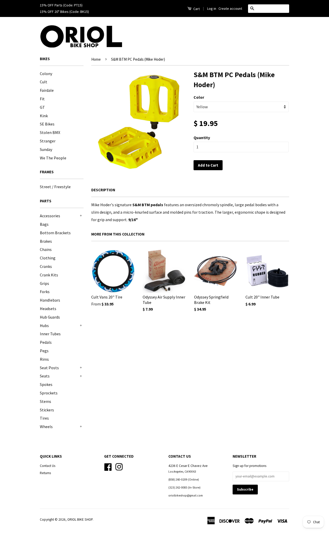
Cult (43, 81)
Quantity (202, 137)
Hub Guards (50, 317)
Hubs (44, 325)
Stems (45, 401)
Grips (44, 283)
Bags (44, 224)
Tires (44, 418)
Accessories (50, 215)
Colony (46, 73)
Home (96, 59)
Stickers (47, 409)
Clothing (48, 257)
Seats (45, 375)
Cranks (46, 266)
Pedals (46, 342)
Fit (42, 98)
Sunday (46, 149)
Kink (44, 115)
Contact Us (47, 466)
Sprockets (49, 392)
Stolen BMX (50, 132)
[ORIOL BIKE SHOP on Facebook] (108, 466)
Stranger (48, 140)
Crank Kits (49, 274)
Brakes (46, 241)
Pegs (44, 350)
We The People (53, 157)
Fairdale (47, 90)
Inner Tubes (50, 333)
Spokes (46, 384)
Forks (45, 291)
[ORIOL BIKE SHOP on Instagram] (119, 466)
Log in (211, 8)
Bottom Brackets (55, 232)
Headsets (48, 308)
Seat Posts (49, 367)
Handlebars (50, 300)
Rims (44, 359)
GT (42, 107)
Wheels (46, 426)
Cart (196, 8)
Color (199, 97)
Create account (230, 8)
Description (103, 189)
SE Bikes (47, 124)
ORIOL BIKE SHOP (80, 519)
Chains (46, 249)
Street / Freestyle (55, 186)
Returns (45, 473)
